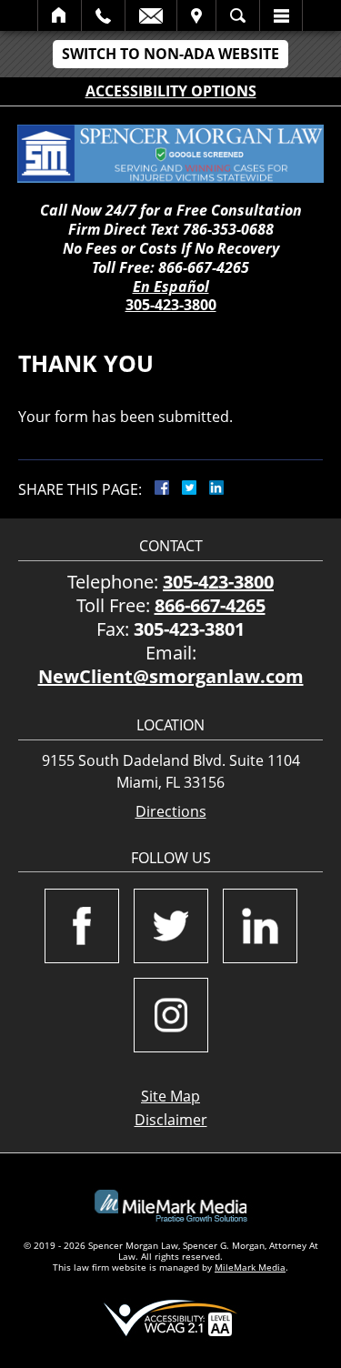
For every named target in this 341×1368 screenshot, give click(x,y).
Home (59, 15)
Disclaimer (171, 1120)
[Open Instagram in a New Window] (171, 1015)
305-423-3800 (170, 305)
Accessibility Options (170, 91)
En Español (171, 287)
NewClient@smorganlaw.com (171, 676)
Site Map (170, 1096)
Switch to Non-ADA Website (170, 54)
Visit (196, 15)
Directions (170, 811)
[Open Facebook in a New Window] (82, 926)
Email (150, 15)
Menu (281, 15)
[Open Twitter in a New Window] (171, 926)
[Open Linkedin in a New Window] (260, 926)
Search (237, 15)
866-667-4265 (210, 605)
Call (103, 15)
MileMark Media (250, 1267)
